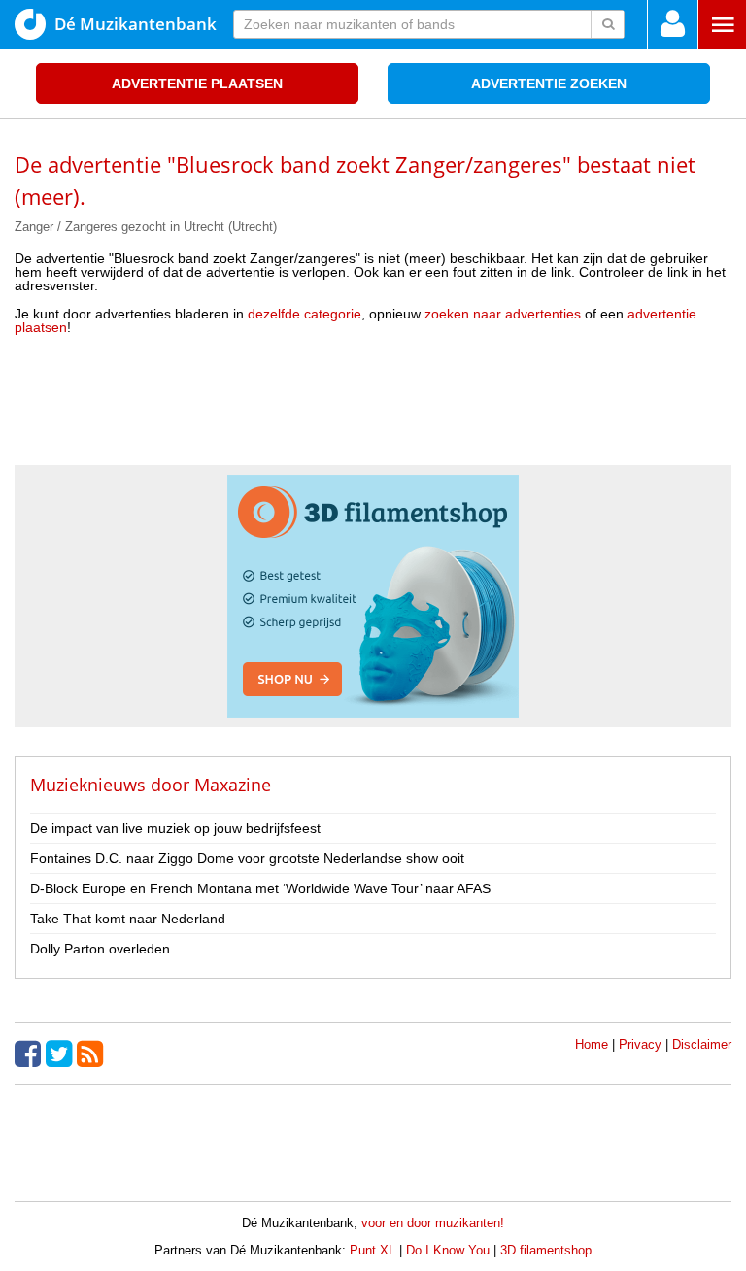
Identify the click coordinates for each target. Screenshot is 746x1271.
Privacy (640, 1044)
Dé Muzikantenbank (135, 24)
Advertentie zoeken (549, 83)
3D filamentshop (546, 1250)
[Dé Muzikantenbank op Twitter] (61, 1053)
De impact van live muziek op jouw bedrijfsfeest (175, 828)
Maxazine (232, 784)
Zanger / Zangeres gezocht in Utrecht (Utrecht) (146, 226)
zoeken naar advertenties (502, 313)
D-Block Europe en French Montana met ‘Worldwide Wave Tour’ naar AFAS (260, 888)
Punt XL (372, 1250)
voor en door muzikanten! (432, 1223)
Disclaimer (701, 1044)
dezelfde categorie (304, 313)
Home (591, 1044)
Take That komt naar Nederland (127, 918)
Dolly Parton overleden (100, 948)
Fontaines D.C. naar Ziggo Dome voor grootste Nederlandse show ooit (247, 858)
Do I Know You (448, 1250)
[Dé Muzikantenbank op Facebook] (30, 1053)
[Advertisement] (373, 407)
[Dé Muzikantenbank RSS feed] (92, 1053)
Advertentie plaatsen (197, 83)
